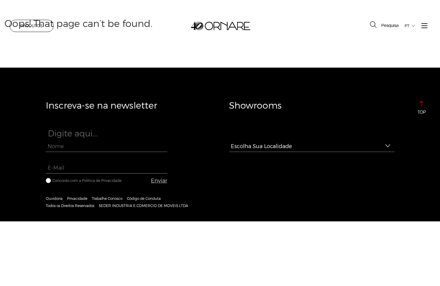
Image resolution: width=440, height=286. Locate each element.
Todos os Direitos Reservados (70, 205)
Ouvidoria (54, 198)
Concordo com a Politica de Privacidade (87, 180)
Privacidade (77, 198)
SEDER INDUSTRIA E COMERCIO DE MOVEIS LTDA (143, 205)
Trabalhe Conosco (107, 198)
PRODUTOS (31, 25)
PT (407, 26)
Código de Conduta (144, 198)
